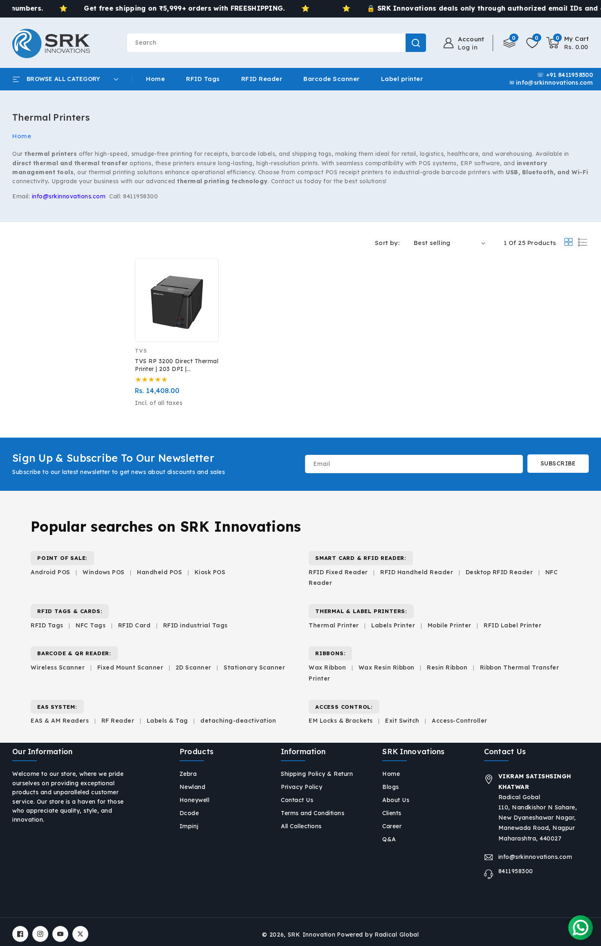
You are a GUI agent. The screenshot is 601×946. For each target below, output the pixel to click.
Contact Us (297, 800)
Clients (391, 813)
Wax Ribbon (327, 667)
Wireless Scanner (58, 667)
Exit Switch (402, 720)
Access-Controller (459, 720)
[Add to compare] (207, 275)
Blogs (390, 787)
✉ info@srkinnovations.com (551, 82)
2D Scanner (193, 667)
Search (416, 43)
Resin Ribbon (447, 667)
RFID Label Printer (512, 625)
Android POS (50, 572)
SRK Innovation (312, 934)
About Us (395, 800)
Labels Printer (393, 625)
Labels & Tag (168, 720)
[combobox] (276, 43)
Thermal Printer (334, 625)
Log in (468, 47)
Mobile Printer (449, 625)
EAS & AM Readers (60, 720)
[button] (567, 43)
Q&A (389, 839)
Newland (192, 787)
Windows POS (104, 572)
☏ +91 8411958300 (565, 75)
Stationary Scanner (254, 667)
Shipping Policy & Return (317, 773)
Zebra (188, 773)
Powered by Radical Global (378, 934)
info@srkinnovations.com (535, 857)
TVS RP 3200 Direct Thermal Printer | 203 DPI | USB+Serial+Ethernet (176, 365)
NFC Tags (90, 625)
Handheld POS (159, 572)
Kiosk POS (210, 572)
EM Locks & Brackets (341, 720)
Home (21, 136)
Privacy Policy (301, 787)
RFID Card (134, 625)
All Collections (301, 826)
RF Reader (118, 720)
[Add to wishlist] (207, 257)
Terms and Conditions (312, 813)
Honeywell (194, 800)
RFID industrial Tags (195, 625)
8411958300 (515, 871)
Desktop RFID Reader (499, 572)
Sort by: (387, 243)
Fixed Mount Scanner (130, 667)
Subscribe (558, 463)
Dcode (189, 813)
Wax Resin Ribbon (387, 667)
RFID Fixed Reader (338, 572)
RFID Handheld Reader (416, 572)
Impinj (189, 826)
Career (391, 826)
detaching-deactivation (238, 720)
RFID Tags (47, 625)
